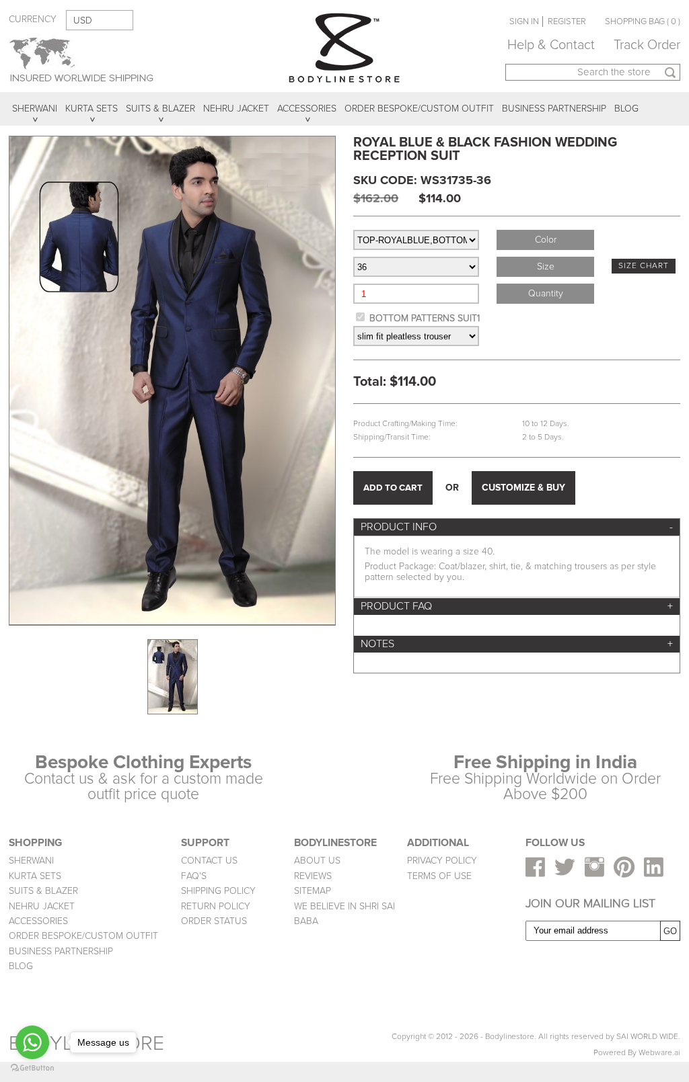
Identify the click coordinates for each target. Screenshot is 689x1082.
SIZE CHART (643, 266)
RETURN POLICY (215, 906)
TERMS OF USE (439, 876)
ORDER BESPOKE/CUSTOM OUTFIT (83, 936)
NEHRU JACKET (42, 906)
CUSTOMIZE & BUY (523, 487)
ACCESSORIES (38, 921)
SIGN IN (524, 21)
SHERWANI (31, 860)
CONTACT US (209, 860)
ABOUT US (317, 860)
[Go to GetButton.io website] (32, 1068)
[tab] (517, 527)
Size (545, 266)
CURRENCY (33, 19)
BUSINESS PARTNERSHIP (61, 951)
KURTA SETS (35, 876)
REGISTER (567, 21)
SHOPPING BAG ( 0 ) (642, 21)
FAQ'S (194, 876)
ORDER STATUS (214, 921)
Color (545, 239)
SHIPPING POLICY (218, 891)
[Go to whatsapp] (32, 1042)
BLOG (21, 966)
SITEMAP (312, 891)
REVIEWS (313, 876)
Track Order (647, 45)
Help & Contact (551, 45)
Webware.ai (659, 1053)
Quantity (545, 293)
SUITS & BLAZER (43, 891)
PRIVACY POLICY (442, 860)
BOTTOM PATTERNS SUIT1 (424, 318)
